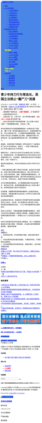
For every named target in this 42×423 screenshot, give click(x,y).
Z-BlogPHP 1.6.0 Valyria (17, 393)
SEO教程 (12, 76)
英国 (2, 230)
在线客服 (4, 340)
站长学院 (8, 73)
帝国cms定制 (13, 41)
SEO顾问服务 (13, 10)
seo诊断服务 (13, 17)
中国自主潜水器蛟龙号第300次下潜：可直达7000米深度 (20, 271)
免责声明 (8, 366)
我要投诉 (4, 249)
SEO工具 (12, 85)
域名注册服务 (13, 31)
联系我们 (28, 357)
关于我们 (8, 357)
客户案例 (14, 357)
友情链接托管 (13, 27)
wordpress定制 (13, 45)
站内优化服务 (13, 20)
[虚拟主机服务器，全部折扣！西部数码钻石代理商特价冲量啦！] (21, 310)
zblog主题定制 (13, 43)
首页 (6, 6)
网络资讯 (22, 104)
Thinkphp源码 (13, 64)
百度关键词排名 (14, 22)
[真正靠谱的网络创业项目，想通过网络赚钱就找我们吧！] (21, 323)
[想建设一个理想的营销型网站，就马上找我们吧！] (19, 256)
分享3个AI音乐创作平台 (9, 276)
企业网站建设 (13, 36)
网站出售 (8, 370)
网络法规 (12, 83)
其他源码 (12, 66)
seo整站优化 (13, 15)
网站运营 (12, 80)
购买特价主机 (12, 340)
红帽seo (3, 262)
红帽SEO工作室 (14, 107)
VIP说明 (8, 368)
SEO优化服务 (9, 8)
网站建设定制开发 (11, 29)
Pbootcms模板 (13, 59)
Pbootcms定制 (13, 48)
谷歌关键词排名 (14, 24)
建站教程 (12, 78)
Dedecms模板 (13, 57)
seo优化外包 (13, 13)
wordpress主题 (13, 55)
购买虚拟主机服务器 (16, 34)
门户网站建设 (13, 38)
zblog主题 (12, 62)
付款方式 (21, 357)
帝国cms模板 (13, 52)
